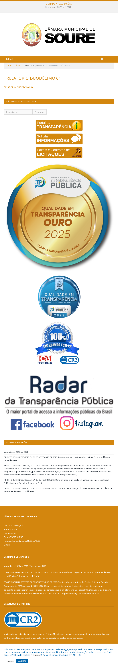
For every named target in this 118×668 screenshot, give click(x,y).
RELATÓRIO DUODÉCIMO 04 (18, 87)
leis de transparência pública (52, 637)
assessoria (75, 634)
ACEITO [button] (22, 660)
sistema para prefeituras (41, 634)
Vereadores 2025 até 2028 (16, 452)
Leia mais (36, 654)
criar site (23, 634)
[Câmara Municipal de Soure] (59, 34)
